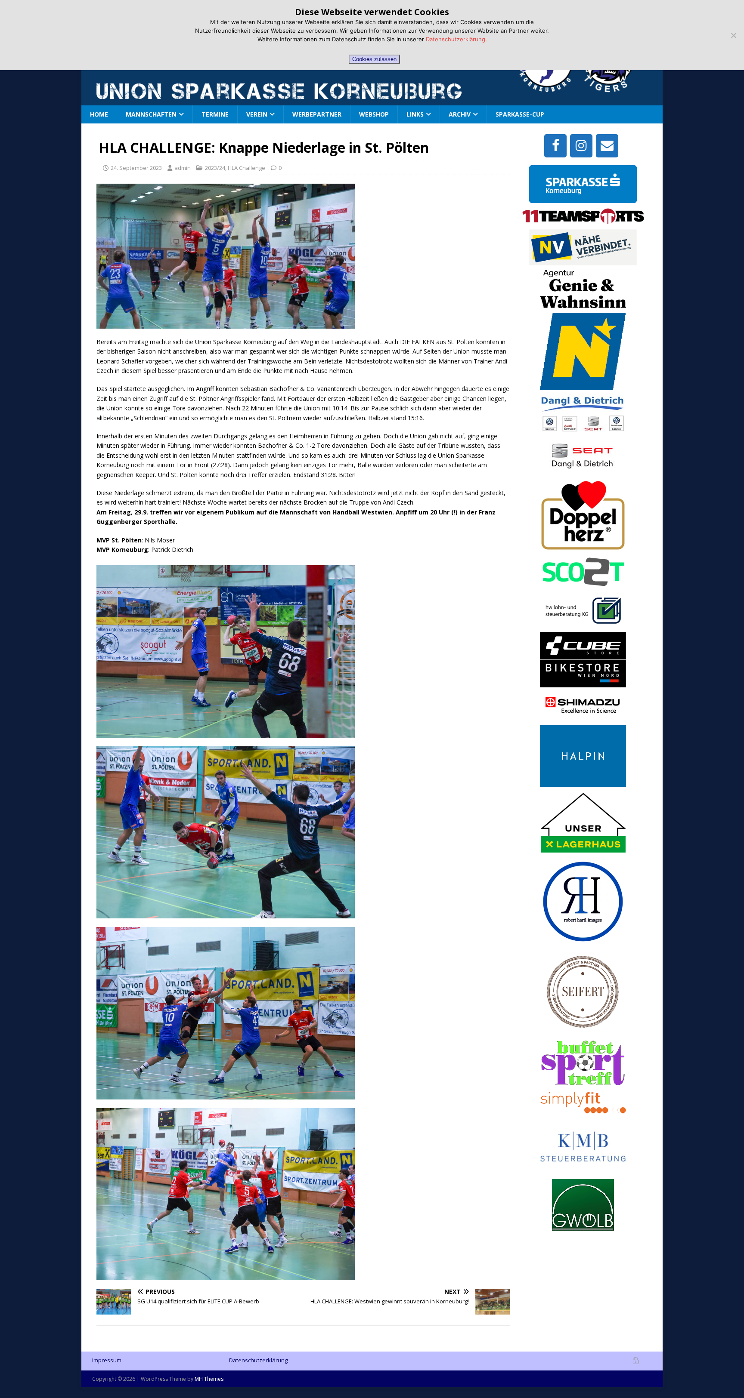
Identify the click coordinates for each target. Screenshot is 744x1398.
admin (182, 168)
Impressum (106, 1360)
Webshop (374, 114)
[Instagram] (581, 145)
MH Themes (209, 1379)
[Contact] (607, 145)
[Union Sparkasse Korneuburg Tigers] (611, 87)
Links (415, 114)
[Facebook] (555, 145)
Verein (256, 114)
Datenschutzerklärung (258, 1360)
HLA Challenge (246, 168)
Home (99, 114)
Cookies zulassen (374, 59)
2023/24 (215, 168)
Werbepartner (316, 114)
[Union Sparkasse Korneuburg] (548, 90)
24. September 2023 (136, 168)
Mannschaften (151, 114)
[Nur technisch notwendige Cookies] (733, 35)
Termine (215, 114)
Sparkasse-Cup (520, 114)
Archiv (460, 114)
